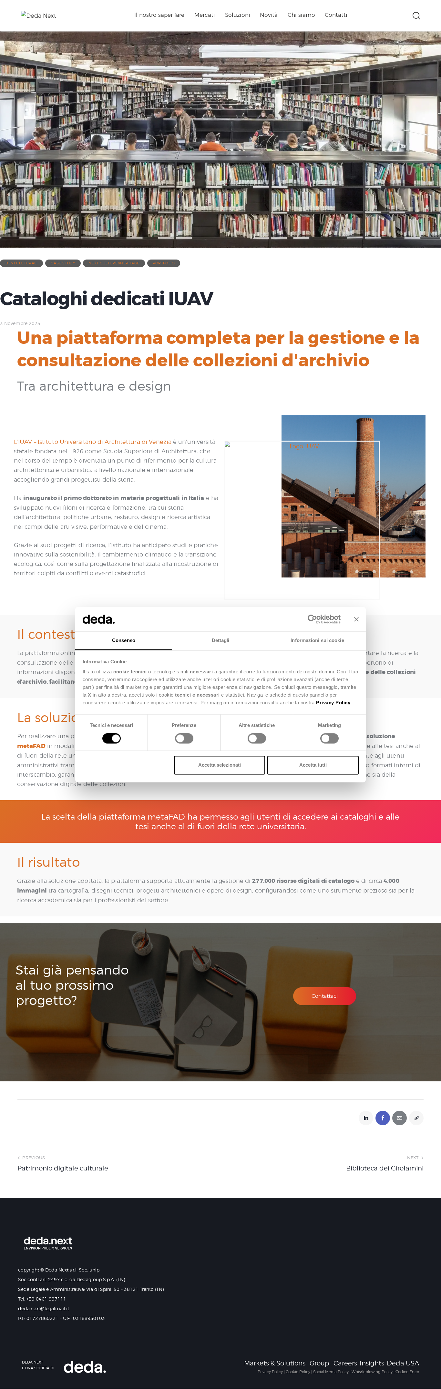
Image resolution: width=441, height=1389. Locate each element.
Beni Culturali (21, 263)
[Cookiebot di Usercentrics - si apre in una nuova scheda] (312, 619)
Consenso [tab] (123, 640)
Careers (345, 1363)
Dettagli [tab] (221, 640)
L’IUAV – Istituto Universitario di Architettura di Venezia (92, 441)
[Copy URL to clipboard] (416, 1118)
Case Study (63, 263)
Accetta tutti (313, 765)
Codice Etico (407, 1371)
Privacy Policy (270, 1371)
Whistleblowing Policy (372, 1371)
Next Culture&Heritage (113, 263)
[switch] (182, 740)
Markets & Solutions (274, 1363)
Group (319, 1363)
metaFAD (31, 746)
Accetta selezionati (219, 765)
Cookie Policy (298, 1371)
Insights (372, 1363)
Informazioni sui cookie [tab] (317, 640)
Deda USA (403, 1363)
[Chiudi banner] (356, 619)
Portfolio (164, 263)
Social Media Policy (331, 1371)
